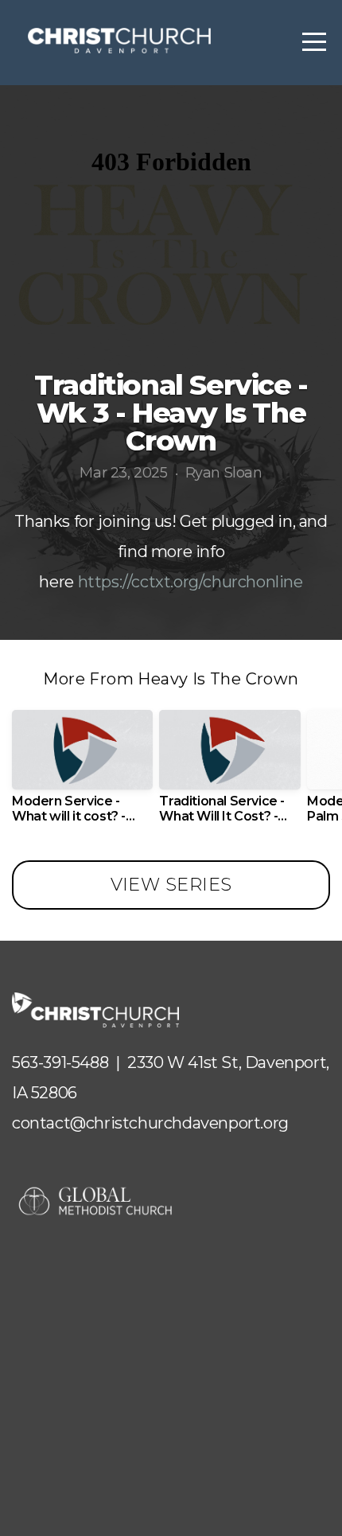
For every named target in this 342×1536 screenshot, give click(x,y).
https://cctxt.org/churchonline (190, 581)
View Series (171, 884)
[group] (82, 773)
